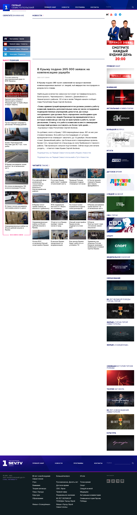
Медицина (84, 492)
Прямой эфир (50, 7)
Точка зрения (85, 482)
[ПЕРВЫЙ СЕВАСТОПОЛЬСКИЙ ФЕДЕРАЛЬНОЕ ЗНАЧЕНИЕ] (6, 7)
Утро (34, 482)
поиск (108, 7)
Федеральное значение (65, 495)
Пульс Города (38, 492)
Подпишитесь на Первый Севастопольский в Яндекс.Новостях (64, 153)
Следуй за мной (86, 488)
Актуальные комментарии (90, 495)
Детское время (62, 485)
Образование (37, 498)
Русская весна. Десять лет (67, 482)
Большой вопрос (63, 476)
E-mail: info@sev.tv (10, 479)
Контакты (95, 7)
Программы (80, 7)
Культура (36, 495)
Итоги (82, 476)
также (40, 165)
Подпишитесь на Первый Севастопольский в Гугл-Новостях (63, 157)
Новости (65, 7)
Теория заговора (39, 488)
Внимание (36, 485)
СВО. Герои (60, 488)
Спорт (82, 485)
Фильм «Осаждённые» (41, 504)
